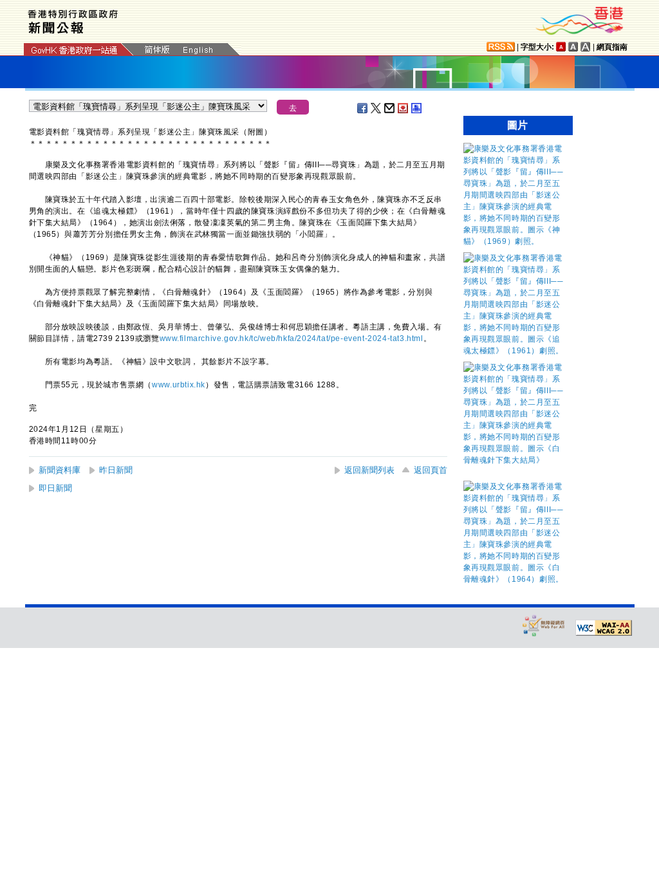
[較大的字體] (573, 46)
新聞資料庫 (59, 470)
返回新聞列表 (369, 470)
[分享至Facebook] (363, 108)
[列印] (417, 108)
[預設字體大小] (561, 46)
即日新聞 (55, 488)
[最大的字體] (585, 46)
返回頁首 (430, 470)
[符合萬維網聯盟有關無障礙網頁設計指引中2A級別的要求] (603, 628)
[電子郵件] (390, 108)
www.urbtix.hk (178, 384)
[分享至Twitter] (376, 108)
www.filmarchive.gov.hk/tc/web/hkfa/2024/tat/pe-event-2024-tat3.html (291, 338)
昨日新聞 (116, 470)
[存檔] (403, 108)
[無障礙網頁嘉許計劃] (544, 625)
